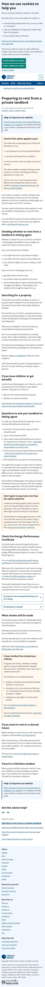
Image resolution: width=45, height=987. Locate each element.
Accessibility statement (10, 941)
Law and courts (7, 873)
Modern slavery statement (11, 923)
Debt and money (24, 83)
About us (5, 903)
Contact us (5, 906)
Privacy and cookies (8, 948)
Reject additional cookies (13, 66)
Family (4, 869)
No (8, 812)
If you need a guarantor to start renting (17, 839)
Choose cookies (8, 70)
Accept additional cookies (13, 60)
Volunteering (6, 930)
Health (4, 879)
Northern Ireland (8, 111)
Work (13, 83)
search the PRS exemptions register (19, 576)
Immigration (6, 876)
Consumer (5, 863)
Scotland (17, 111)
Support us (5, 910)
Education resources (9, 891)
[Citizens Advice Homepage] (8, 77)
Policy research (7, 926)
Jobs (3, 933)
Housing (4, 866)
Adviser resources (8, 888)
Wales (23, 111)
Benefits (5, 83)
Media (4, 920)
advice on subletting (17, 355)
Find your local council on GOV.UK (21, 527)
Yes (3, 812)
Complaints (6, 916)
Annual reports (7, 913)
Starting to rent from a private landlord (19, 88)
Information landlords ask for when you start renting (22, 828)
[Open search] (41, 77)
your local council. (28, 735)
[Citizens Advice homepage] (8, 957)
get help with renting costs (18, 224)
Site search (5, 894)
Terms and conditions (9, 945)
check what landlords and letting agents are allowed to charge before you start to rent (23, 444)
